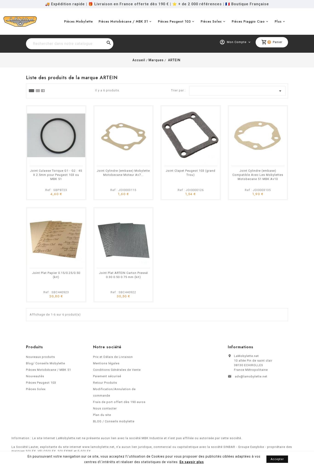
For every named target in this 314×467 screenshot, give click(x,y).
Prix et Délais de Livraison (113, 357)
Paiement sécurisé (107, 376)
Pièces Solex (211, 21)
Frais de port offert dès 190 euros (119, 402)
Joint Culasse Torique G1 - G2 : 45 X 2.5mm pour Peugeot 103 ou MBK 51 (56, 175)
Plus (278, 21)
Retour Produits (105, 382)
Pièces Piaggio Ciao (248, 21)
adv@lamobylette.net (251, 376)
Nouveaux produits (40, 357)
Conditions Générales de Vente (117, 369)
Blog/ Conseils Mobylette (45, 363)
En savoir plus (192, 462)
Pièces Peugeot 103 (174, 21)
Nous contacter (105, 408)
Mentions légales (106, 363)
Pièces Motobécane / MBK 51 (123, 21)
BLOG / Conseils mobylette (113, 421)
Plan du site (102, 415)
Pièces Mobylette (78, 21)
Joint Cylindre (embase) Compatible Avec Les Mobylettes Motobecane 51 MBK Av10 (257, 175)
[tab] (31, 90)
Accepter (277, 459)
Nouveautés (35, 376)
